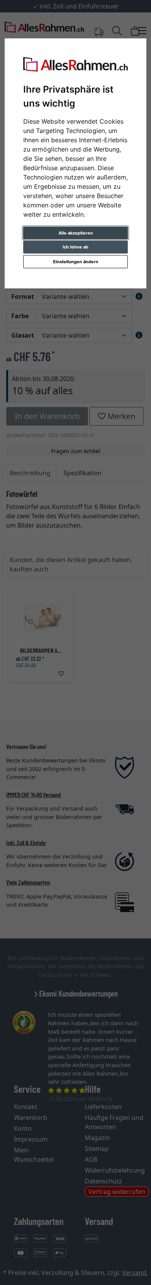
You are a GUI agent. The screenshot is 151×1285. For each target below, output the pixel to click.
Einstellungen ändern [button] (75, 261)
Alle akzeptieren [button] (75, 233)
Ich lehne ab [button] (75, 247)
